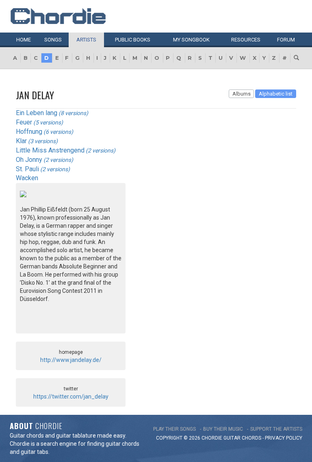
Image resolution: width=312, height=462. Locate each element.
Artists (86, 40)
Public (132, 40)
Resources (245, 40)
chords (251, 438)
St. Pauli (27, 169)
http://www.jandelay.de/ (71, 360)
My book (191, 40)
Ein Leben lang (36, 113)
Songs (53, 40)
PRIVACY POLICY (283, 438)
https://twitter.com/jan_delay (70, 396)
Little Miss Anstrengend (50, 150)
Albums (241, 94)
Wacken (27, 178)
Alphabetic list (275, 94)
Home (23, 40)
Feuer (24, 122)
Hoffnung (29, 131)
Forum (286, 40)
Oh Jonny (29, 159)
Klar (21, 141)
